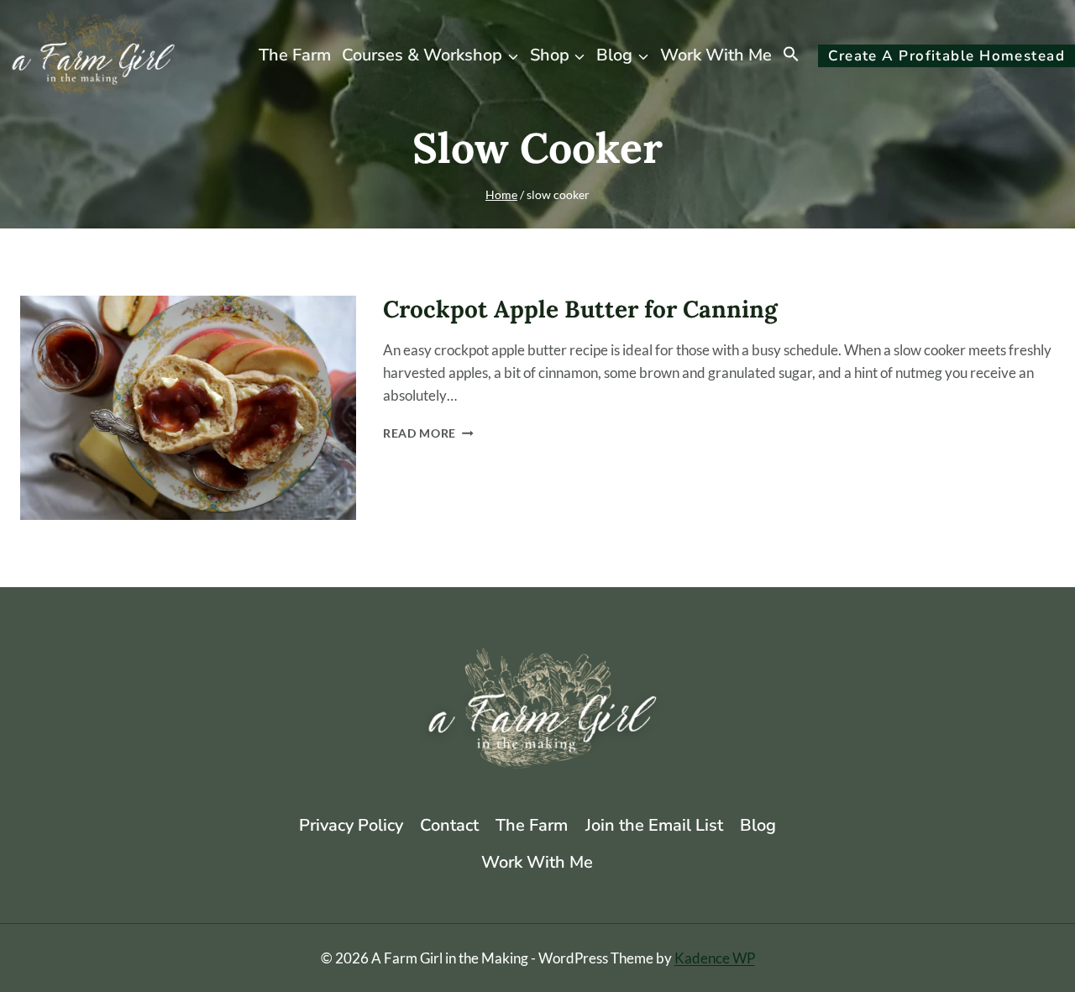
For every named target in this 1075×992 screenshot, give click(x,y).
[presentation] (188, 408)
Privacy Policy (351, 825)
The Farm (295, 55)
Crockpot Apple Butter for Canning (580, 309)
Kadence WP (714, 958)
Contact (449, 825)
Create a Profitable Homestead (946, 56)
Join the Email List (654, 825)
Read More (428, 433)
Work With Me (716, 55)
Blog (758, 825)
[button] (791, 55)
